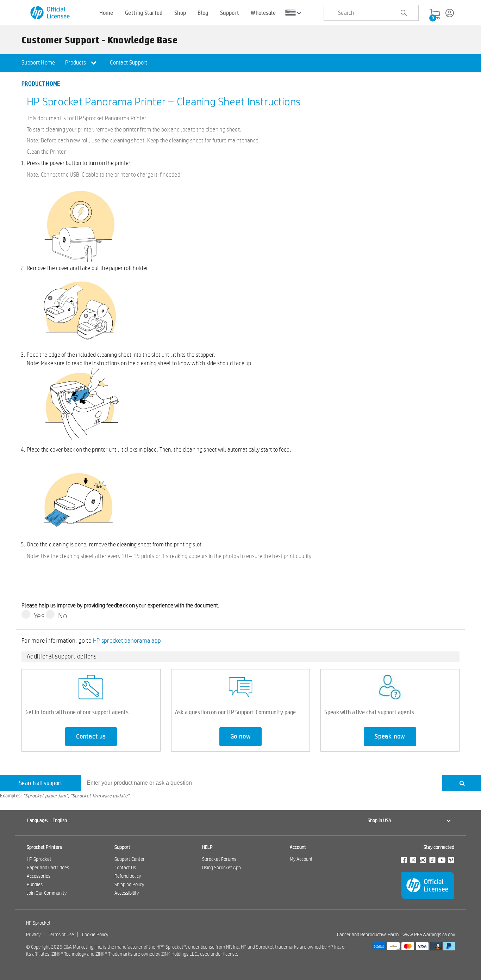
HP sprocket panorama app (127, 640)
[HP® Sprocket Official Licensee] (50, 13)
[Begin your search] (403, 13)
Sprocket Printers (44, 847)
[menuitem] (38, 63)
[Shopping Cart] (435, 14)
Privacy (33, 934)
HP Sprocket (39, 859)
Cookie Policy (95, 934)
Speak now (390, 736)
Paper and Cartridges (48, 867)
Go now (240, 736)
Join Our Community (47, 893)
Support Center (129, 859)
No (62, 615)
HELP (207, 847)
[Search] (461, 783)
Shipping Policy (129, 884)
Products (76, 62)
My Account (301, 859)
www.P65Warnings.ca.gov (428, 934)
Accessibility (126, 893)
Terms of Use (61, 934)
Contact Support (129, 62)
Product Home (40, 83)
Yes (39, 615)
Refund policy (127, 876)
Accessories (38, 876)
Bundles (35, 884)
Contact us (91, 736)
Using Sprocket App (221, 867)
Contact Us (125, 867)
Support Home (38, 62)
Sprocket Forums (219, 859)
